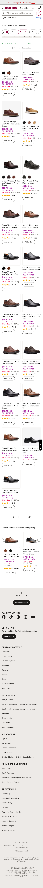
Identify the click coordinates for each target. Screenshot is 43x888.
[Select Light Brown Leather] (34, 122)
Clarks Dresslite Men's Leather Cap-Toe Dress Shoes (31, 450)
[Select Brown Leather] (29, 122)
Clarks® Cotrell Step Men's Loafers (30, 182)
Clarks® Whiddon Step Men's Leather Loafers (31, 269)
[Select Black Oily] (24, 177)
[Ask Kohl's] (38, 13)
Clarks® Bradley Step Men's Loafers (30, 73)
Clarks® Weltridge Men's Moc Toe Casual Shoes (11, 124)
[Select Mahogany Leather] (9, 177)
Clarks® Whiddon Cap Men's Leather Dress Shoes (10, 406)
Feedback (41, 445)
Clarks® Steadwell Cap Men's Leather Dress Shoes (11, 183)
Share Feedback (21, 602)
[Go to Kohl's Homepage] (11, 8)
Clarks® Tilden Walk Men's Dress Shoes (10, 78)
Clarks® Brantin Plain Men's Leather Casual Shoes (31, 552)
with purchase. (21, 3)
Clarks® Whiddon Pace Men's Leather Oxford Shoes (31, 316)
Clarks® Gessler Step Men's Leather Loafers (31, 363)
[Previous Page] (13, 517)
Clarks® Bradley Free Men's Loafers (10, 363)
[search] (4, 13)
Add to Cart (8, 93)
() (15, 89)
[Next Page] (26, 517)
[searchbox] (17, 13)
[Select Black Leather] (4, 73)
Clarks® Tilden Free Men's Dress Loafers (10, 273)
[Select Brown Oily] (29, 177)
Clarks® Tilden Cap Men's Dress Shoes (30, 226)
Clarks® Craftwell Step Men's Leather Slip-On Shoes (31, 128)
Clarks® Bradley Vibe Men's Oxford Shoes (10, 226)
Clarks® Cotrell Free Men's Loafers (10, 315)
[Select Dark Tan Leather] (9, 73)
